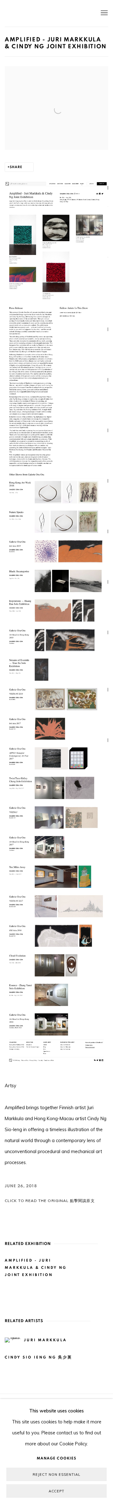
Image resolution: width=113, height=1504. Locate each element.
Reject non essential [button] (56, 1474)
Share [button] (16, 167)
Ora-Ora (47, 13)
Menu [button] (103, 13)
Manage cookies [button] (56, 1458)
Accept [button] (57, 1491)
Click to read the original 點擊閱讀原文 (50, 1200)
